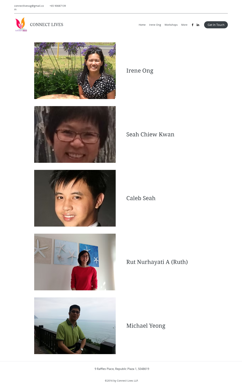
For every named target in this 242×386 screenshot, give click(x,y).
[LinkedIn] (198, 25)
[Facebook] (192, 25)
